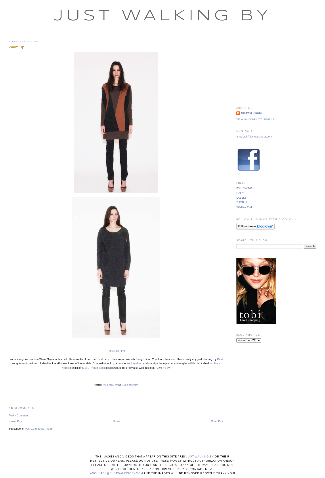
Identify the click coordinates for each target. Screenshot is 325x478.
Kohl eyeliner (134, 363)
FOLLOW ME (244, 188)
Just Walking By (162, 16)
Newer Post (16, 421)
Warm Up (16, 47)
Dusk (220, 359)
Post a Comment (19, 415)
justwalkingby (252, 113)
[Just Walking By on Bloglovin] (255, 228)
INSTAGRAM (244, 207)
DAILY (240, 193)
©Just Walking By (199, 456)
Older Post (217, 421)
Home (116, 421)
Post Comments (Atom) (39, 428)
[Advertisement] (276, 67)
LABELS (241, 197)
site (172, 359)
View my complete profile (255, 119)
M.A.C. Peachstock (93, 367)
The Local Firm (116, 350)
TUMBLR (241, 202)
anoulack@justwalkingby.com (254, 136)
